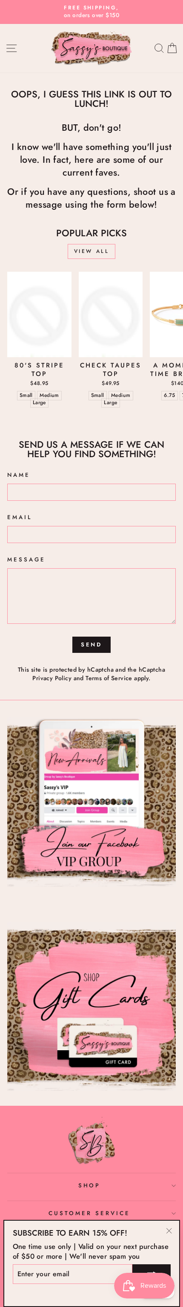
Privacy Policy (51, 678)
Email (19, 517)
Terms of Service (109, 678)
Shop (89, 1185)
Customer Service (89, 1213)
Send (92, 644)
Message (26, 560)
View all (91, 251)
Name (18, 475)
